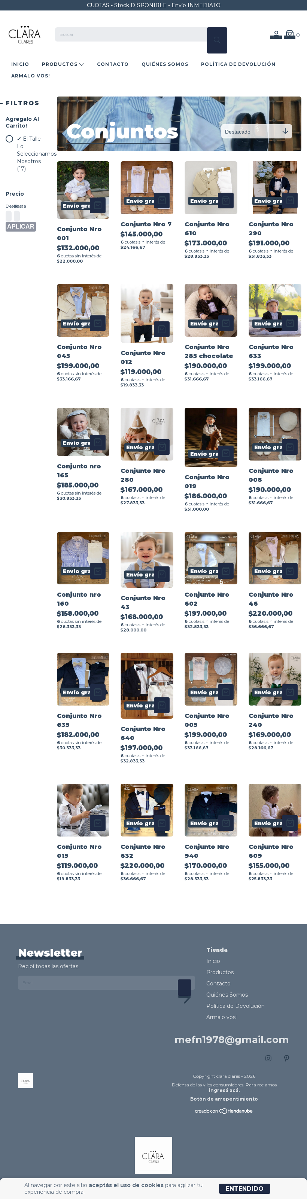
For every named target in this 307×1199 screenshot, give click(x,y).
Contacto (113, 64)
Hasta (16, 206)
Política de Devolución (238, 64)
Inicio (20, 64)
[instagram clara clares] (268, 1059)
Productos (60, 64)
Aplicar (20, 226)
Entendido (245, 1188)
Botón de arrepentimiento (224, 1099)
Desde (8, 206)
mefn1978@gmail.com (231, 1040)
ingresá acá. (224, 1090)
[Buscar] (217, 40)
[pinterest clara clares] (286, 1059)
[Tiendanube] (224, 1113)
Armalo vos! (30, 76)
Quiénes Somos (165, 64)
